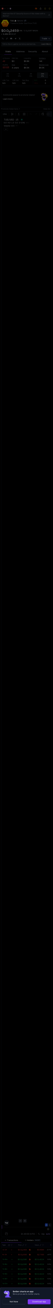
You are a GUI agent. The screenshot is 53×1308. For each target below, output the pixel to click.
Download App (39, 1301)
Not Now (14, 1301)
